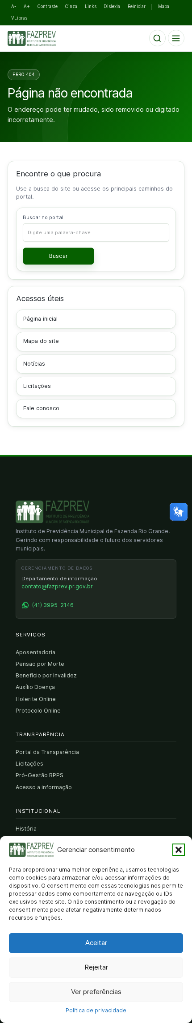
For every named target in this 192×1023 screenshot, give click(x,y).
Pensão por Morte (40, 663)
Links (90, 6)
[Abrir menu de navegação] (176, 38)
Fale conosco (41, 408)
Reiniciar (137, 6)
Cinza (71, 6)
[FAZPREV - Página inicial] (52, 512)
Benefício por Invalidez (46, 675)
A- (14, 6)
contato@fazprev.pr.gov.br (57, 586)
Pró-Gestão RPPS (39, 775)
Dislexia (112, 6)
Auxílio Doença (35, 687)
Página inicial (40, 318)
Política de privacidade (96, 1010)
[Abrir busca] (157, 38)
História (26, 828)
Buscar (58, 256)
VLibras (19, 18)
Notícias (34, 363)
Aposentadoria (35, 652)
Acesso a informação (44, 787)
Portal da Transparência (47, 752)
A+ (27, 6)
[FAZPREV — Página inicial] (38, 38)
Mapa (163, 6)
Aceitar (96, 942)
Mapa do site (41, 341)
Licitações (37, 386)
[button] (178, 849)
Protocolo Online (38, 710)
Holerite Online (36, 699)
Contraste (48, 6)
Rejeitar (96, 967)
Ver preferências (96, 991)
